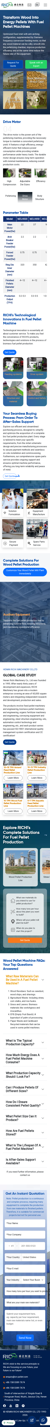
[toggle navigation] (45, 5)
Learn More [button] (13, 778)
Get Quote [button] (10, 352)
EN (37, 5)
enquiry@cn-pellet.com (17, 1376)
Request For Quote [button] (13, 64)
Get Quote (10, 742)
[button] (37, 100)
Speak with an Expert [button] (36, 64)
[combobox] (12, 1246)
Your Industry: (13, 1280)
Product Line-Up (17, 1420)
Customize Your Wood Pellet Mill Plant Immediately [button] (25, 572)
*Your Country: (13, 1257)
